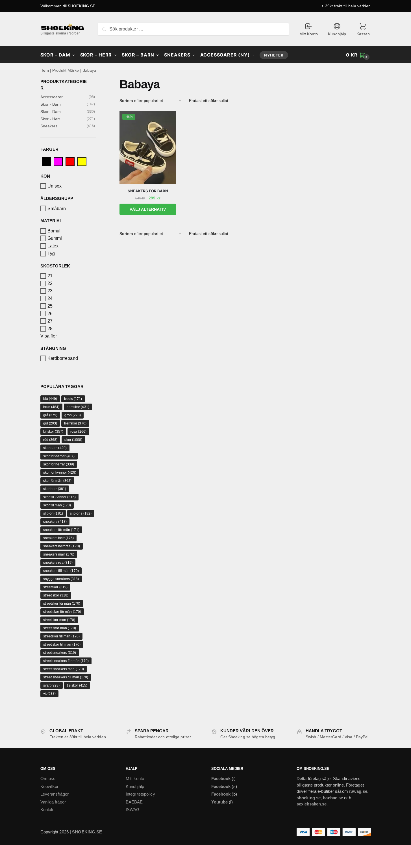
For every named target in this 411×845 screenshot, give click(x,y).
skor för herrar (58, 464)
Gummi (54, 238)
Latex (53, 245)
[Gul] (82, 161)
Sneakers (49, 126)
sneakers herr (58, 538)
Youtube (219, 802)
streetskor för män (61, 604)
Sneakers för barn (148, 191)
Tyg (51, 253)
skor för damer (59, 456)
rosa (78, 432)
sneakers (55, 522)
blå (50, 399)
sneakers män (59, 554)
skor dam (55, 448)
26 (50, 313)
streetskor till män (61, 636)
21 (50, 275)
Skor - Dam (50, 111)
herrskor (75, 423)
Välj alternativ (148, 209)
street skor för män (62, 612)
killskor (53, 432)
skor (73, 440)
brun (51, 407)
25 (50, 306)
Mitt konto (135, 778)
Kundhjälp (337, 34)
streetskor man (59, 620)
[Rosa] (58, 161)
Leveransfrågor (54, 794)
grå (50, 415)
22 (50, 283)
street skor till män (62, 644)
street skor (56, 595)
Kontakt (47, 809)
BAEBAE (134, 802)
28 (50, 328)
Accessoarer (51, 97)
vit (49, 694)
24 (50, 298)
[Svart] (46, 161)
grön (72, 415)
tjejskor (77, 685)
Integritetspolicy (140, 794)
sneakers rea (58, 563)
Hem (44, 70)
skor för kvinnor (59, 472)
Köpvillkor (49, 786)
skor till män (57, 505)
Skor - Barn (50, 104)
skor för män (57, 481)
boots (73, 399)
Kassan (363, 34)
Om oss (48, 778)
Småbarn (56, 208)
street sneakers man (63, 669)
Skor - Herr (50, 119)
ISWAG (133, 809)
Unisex (54, 186)
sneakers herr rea (61, 546)
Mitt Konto (308, 34)
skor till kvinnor (59, 497)
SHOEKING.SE (81, 6)
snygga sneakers (61, 579)
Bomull (54, 230)
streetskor (55, 587)
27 (50, 321)
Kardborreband (62, 358)
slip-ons (81, 513)
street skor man (59, 628)
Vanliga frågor (53, 802)
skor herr (54, 489)
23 (50, 290)
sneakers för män (61, 530)
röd (50, 440)
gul (50, 423)
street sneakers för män (66, 661)
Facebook (221, 778)
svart (51, 685)
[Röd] (70, 161)
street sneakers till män (65, 677)
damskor (78, 407)
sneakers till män (61, 571)
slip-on (53, 513)
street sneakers (59, 653)
